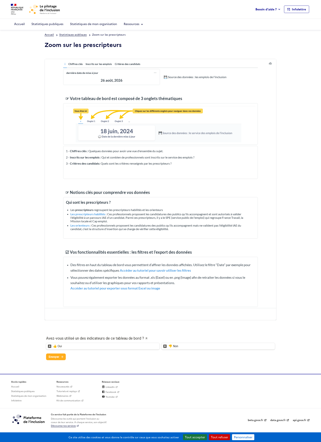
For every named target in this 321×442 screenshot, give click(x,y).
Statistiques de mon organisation (93, 24)
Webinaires (62, 396)
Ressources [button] (131, 24)
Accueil (19, 24)
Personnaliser (243, 437)
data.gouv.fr (278, 420)
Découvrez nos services (63, 426)
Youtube (110, 397)
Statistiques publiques (47, 24)
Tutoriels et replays (66, 391)
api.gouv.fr (299, 420)
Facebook (110, 392)
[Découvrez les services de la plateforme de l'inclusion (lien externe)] (28, 419)
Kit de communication (68, 400)
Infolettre (16, 400)
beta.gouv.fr (255, 420)
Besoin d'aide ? (266, 9)
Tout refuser (219, 437)
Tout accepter (195, 437)
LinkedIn (110, 387)
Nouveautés (62, 386)
